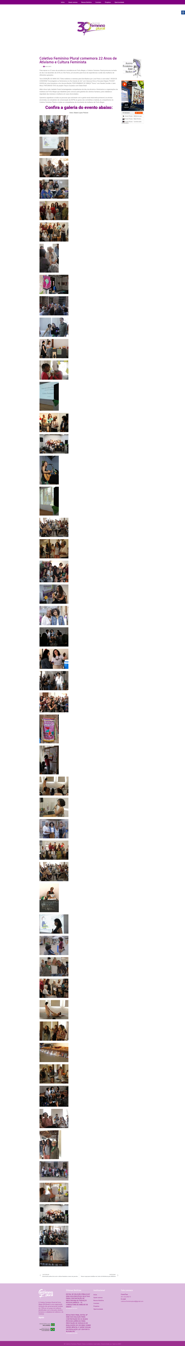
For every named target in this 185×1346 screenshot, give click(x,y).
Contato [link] (98, 2)
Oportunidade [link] (119, 2)
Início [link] (63, 2)
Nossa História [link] (86, 2)
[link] (92, 29)
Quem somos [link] (72, 2)
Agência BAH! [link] (116, 1344)
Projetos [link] (108, 2)
